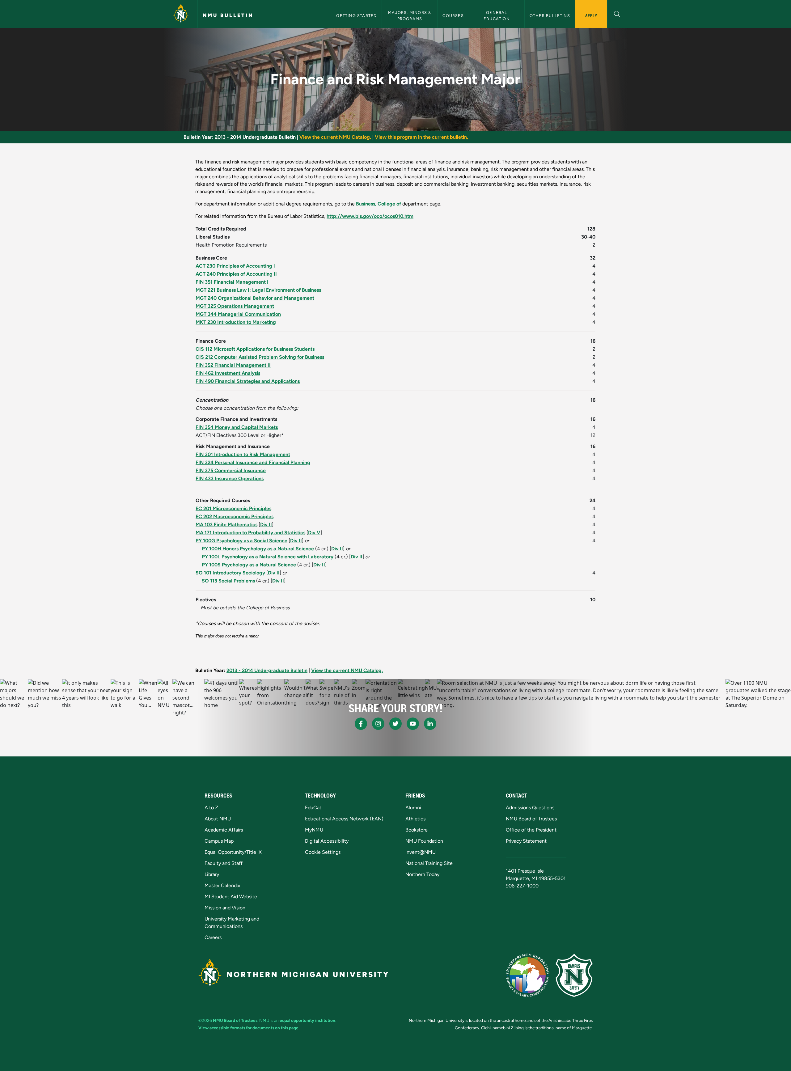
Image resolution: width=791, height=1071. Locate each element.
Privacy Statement (526, 841)
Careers (213, 937)
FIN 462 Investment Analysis (228, 373)
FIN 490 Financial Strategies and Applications (248, 381)
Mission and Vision (225, 908)
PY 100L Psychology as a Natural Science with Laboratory (267, 557)
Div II (266, 524)
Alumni (413, 808)
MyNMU (314, 830)
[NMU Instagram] (378, 724)
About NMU (218, 819)
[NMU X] (395, 724)
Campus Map (219, 841)
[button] (617, 13)
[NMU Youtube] (413, 724)
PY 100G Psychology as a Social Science (241, 541)
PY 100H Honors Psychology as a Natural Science (258, 549)
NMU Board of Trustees (531, 819)
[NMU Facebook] (361, 724)
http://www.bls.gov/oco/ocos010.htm (370, 216)
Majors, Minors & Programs (410, 15)
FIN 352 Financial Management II (233, 365)
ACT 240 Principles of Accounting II (236, 274)
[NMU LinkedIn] (430, 724)
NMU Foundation (424, 841)
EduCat (313, 808)
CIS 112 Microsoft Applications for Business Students (255, 349)
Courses (452, 15)
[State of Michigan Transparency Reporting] (527, 975)
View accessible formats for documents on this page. (248, 1027)
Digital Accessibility (327, 841)
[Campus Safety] (574, 975)
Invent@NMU (420, 852)
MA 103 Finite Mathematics (226, 524)
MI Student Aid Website (231, 897)
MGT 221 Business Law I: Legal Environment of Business (258, 290)
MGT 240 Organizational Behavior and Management (255, 298)
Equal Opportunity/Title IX (233, 852)
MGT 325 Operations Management (235, 306)
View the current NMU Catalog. (335, 137)
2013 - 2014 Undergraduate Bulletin (255, 137)
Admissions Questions (530, 808)
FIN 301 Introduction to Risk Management (243, 454)
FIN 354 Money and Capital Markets (237, 427)
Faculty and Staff (224, 863)
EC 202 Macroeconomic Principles (234, 516)
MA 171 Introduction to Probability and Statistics (250, 533)
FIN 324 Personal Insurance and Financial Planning (253, 462)
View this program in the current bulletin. (421, 137)
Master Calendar (223, 885)
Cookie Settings (323, 852)
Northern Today (422, 874)
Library (212, 874)
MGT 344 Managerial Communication (238, 314)
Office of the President (531, 830)
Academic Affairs (224, 830)
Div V (314, 533)
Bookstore (416, 830)
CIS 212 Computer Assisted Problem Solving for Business (260, 357)
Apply (591, 15)
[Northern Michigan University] (181, 14)
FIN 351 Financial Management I (232, 282)
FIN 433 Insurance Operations (230, 478)
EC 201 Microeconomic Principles (233, 508)
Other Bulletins (550, 15)
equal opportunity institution (307, 1020)
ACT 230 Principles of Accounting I (235, 266)
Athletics (415, 819)
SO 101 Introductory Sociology (230, 573)
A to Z (211, 808)
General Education (497, 15)
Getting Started (356, 15)
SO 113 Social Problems (228, 581)
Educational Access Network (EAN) (344, 819)
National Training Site (429, 863)
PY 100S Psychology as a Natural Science (249, 565)
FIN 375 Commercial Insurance (231, 470)
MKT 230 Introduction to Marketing (236, 322)
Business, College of (378, 204)
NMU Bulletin (228, 15)
